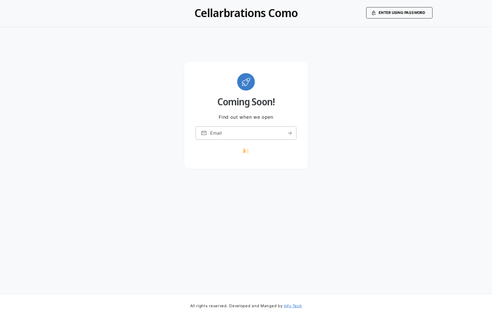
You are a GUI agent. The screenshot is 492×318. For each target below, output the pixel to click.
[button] (399, 13)
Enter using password (402, 12)
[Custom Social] (246, 151)
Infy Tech (293, 305)
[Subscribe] (290, 133)
